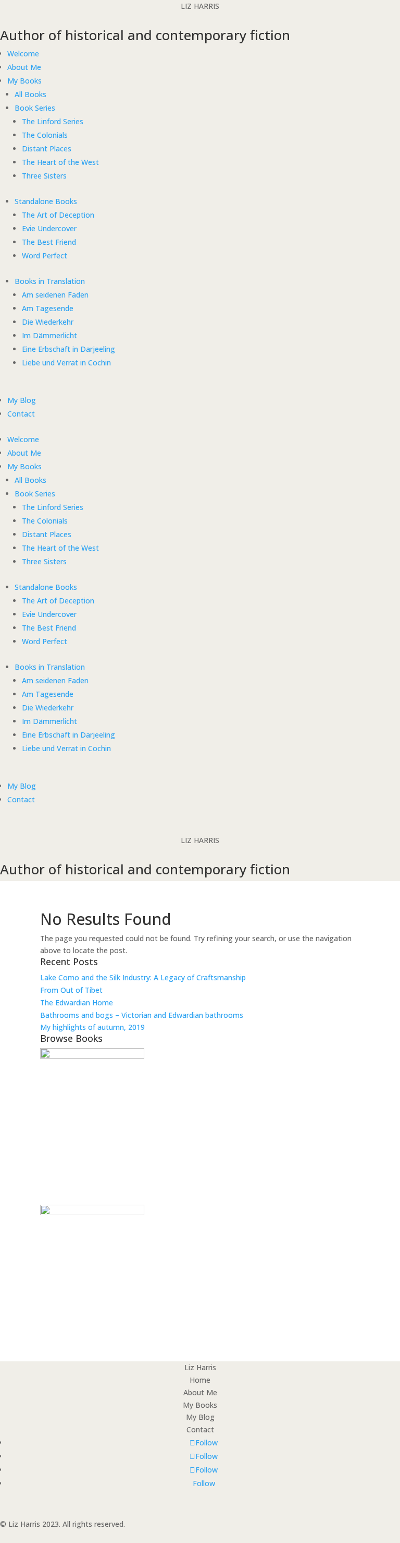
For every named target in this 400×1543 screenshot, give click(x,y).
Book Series (35, 108)
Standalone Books (46, 201)
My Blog (21, 400)
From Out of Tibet (71, 990)
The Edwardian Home (76, 1002)
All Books (30, 94)
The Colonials (45, 135)
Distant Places (46, 148)
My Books (24, 81)
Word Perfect (44, 255)
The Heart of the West (60, 162)
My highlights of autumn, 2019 (92, 1027)
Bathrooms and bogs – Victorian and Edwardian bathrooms (141, 1015)
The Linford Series (52, 121)
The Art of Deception (58, 215)
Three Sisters (44, 176)
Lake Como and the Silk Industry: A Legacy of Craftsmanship (143, 977)
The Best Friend (49, 242)
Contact (21, 414)
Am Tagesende (47, 308)
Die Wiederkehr (47, 322)
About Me (24, 67)
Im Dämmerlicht (49, 335)
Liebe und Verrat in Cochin (66, 362)
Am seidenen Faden (55, 295)
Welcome (23, 53)
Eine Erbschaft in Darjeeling (68, 349)
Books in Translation (50, 281)
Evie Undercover (49, 228)
